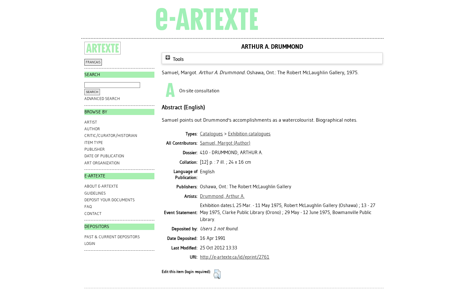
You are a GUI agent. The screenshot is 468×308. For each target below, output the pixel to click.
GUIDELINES (95, 193)
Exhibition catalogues (249, 134)
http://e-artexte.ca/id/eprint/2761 (234, 257)
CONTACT (93, 213)
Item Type (93, 142)
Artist (90, 122)
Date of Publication (104, 156)
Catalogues (211, 134)
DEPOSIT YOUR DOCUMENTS (109, 199)
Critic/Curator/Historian (110, 135)
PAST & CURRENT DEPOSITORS (112, 236)
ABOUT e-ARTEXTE (101, 186)
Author (92, 128)
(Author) (225, 143)
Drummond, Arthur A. (222, 196)
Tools (178, 59)
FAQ (88, 206)
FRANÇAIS (93, 62)
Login (89, 243)
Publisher (94, 149)
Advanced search (102, 98)
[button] (217, 274)
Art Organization (102, 163)
